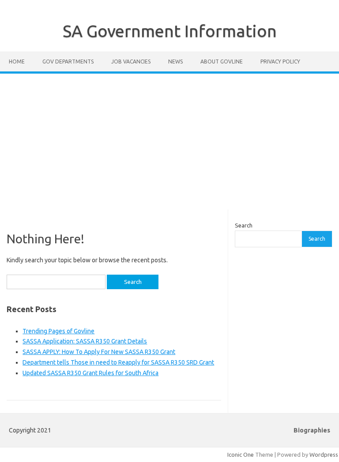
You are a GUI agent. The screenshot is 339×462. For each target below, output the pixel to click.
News (175, 61)
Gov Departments (68, 61)
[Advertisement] (169, 141)
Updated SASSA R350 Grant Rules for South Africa (90, 372)
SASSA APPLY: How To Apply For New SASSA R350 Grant (99, 351)
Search (243, 225)
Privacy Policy (280, 61)
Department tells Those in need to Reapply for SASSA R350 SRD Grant (118, 362)
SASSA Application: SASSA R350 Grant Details (85, 341)
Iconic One (240, 454)
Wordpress (323, 454)
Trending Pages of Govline (58, 331)
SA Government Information (170, 31)
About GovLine (221, 61)
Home (17, 61)
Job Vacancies (131, 61)
